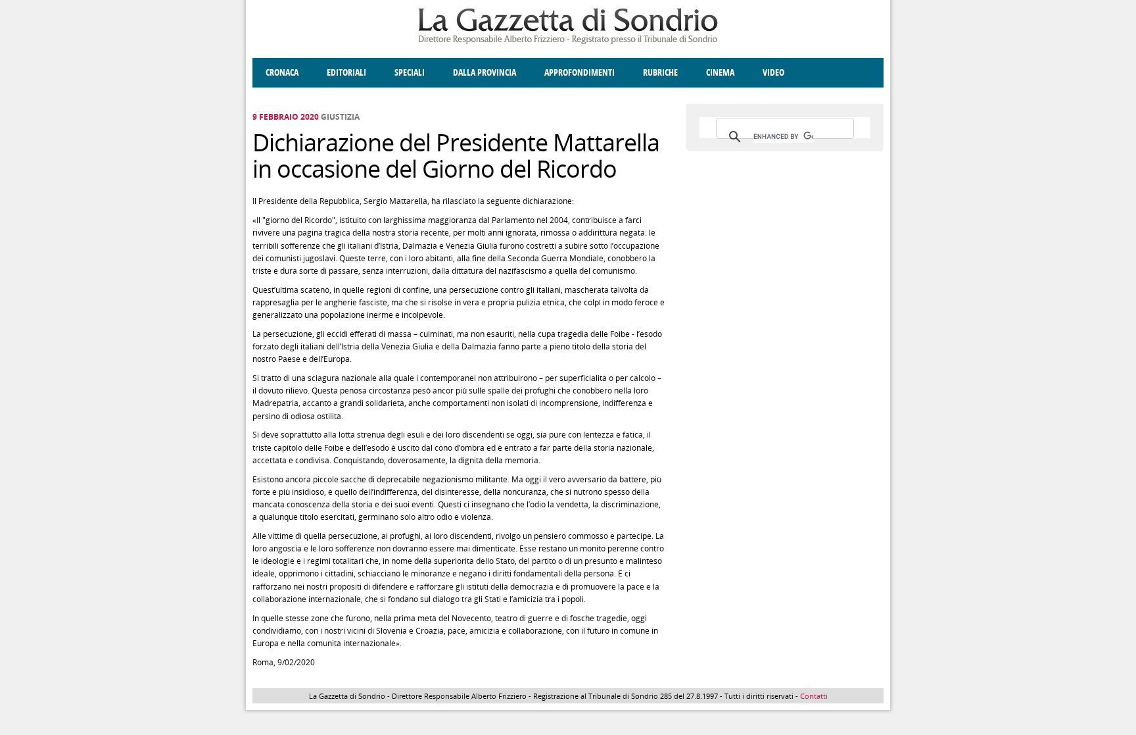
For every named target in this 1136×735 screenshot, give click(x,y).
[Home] (568, 41)
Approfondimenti (579, 72)
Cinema (720, 72)
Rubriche (660, 72)
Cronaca (282, 72)
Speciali (409, 72)
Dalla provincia (484, 72)
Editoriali (346, 72)
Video (773, 72)
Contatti (814, 696)
